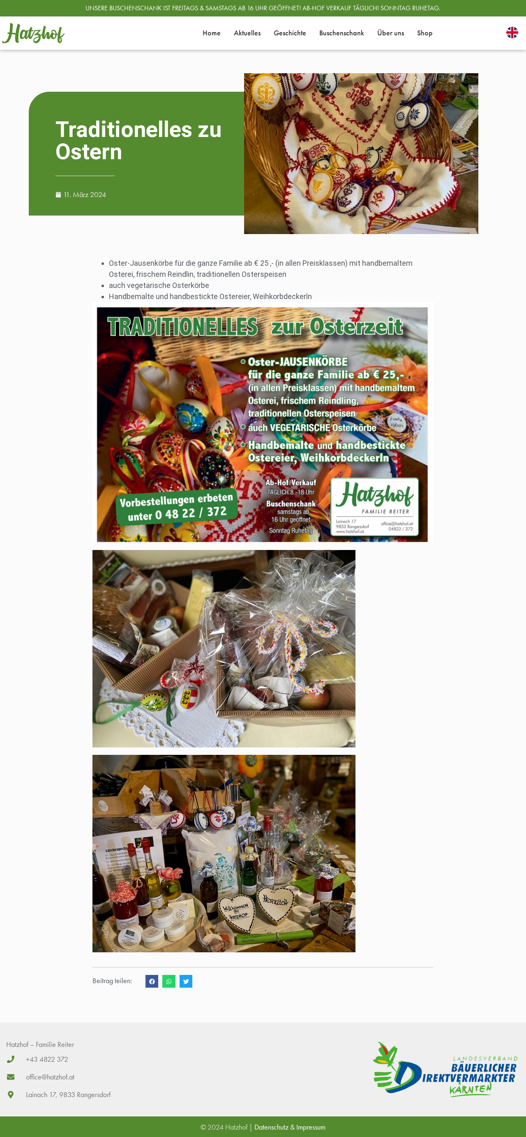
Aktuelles (247, 32)
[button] (152, 981)
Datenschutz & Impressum (289, 1127)
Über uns (390, 32)
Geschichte (290, 32)
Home (212, 32)
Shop (425, 32)
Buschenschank (341, 32)
